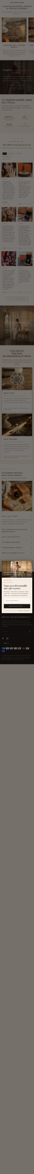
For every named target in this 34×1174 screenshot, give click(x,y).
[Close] (29, 563)
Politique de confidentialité (24, 610)
